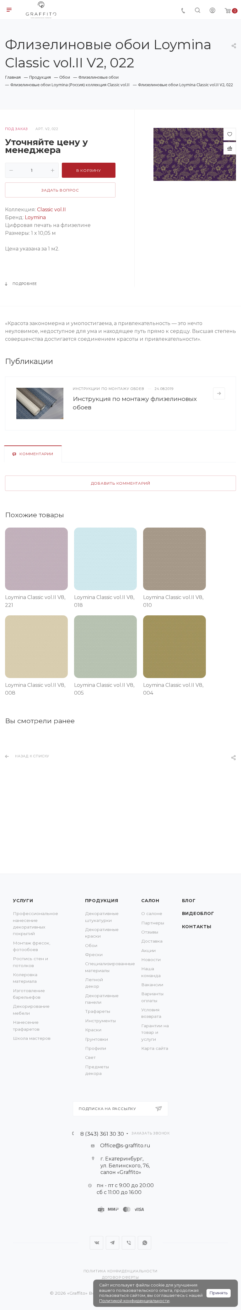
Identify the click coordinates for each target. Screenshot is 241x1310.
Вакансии (152, 984)
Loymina (35, 217)
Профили (95, 1048)
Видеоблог (198, 913)
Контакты (197, 926)
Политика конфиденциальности (120, 1271)
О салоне (151, 913)
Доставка (152, 941)
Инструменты (100, 1020)
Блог (189, 900)
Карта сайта (154, 1048)
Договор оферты (120, 1278)
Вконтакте (96, 1242)
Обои (91, 945)
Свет (90, 1057)
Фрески (94, 954)
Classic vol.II (51, 210)
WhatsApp (144, 1242)
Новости (151, 959)
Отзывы (149, 931)
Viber (128, 1242)
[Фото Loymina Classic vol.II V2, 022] (194, 154)
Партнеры (152, 922)
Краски (93, 1029)
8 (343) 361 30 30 (102, 1133)
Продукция (101, 900)
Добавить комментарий (120, 483)
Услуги (23, 900)
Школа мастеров (32, 1038)
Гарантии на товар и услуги (155, 1032)
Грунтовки (96, 1039)
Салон (150, 900)
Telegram (112, 1242)
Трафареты (97, 1011)
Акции (148, 950)
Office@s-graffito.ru (125, 1146)
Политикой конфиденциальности (134, 1300)
